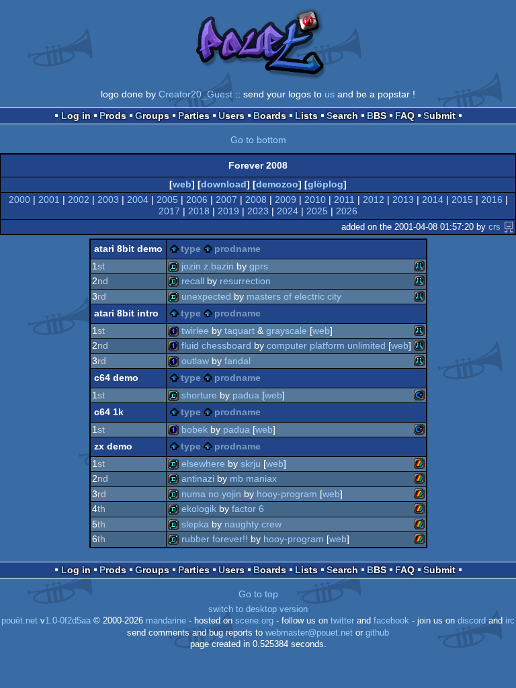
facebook (391, 621)
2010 (315, 199)
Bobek (194, 429)
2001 (49, 199)
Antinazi (197, 478)
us (330, 94)
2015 (462, 199)
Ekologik (198, 508)
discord (472, 621)
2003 (108, 199)
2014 (432, 199)
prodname (237, 248)
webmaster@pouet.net (309, 633)
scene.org (254, 621)
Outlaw (195, 360)
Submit (439, 115)
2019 (228, 211)
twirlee (195, 330)
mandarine (166, 621)
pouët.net (19, 621)
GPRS (258, 266)
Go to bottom (258, 139)
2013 (403, 199)
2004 (137, 199)
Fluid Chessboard (216, 345)
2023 (258, 211)
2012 (373, 199)
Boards (269, 115)
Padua (245, 395)
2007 (226, 199)
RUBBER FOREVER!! (214, 538)
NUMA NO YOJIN (211, 493)
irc (510, 621)
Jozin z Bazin (207, 266)
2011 (344, 199)
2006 (197, 199)
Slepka (195, 524)
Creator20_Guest (195, 94)
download (224, 184)
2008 (256, 199)
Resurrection (245, 280)
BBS (376, 115)
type (191, 248)
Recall (192, 280)
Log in (76, 115)
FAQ (405, 115)
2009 (285, 199)
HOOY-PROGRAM (287, 493)
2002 (78, 199)
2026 (346, 211)
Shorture (199, 395)
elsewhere (203, 463)
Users (231, 115)
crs (494, 227)
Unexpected (206, 296)
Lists (306, 115)
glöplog (325, 184)
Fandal (237, 360)
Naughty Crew (253, 524)
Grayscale (286, 330)
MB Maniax (253, 478)
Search (342, 115)
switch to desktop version (258, 609)
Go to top (258, 594)
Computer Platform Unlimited (326, 345)
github (377, 633)
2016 (492, 199)
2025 (317, 211)
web (182, 184)
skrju (251, 463)
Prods (112, 115)
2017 (169, 211)
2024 (287, 211)
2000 (19, 199)
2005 (167, 199)
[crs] (508, 227)
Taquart (239, 330)
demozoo (277, 184)
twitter (342, 621)
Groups (152, 115)
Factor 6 (248, 508)
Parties (194, 115)
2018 (199, 211)
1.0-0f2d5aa (68, 621)
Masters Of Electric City (294, 296)
